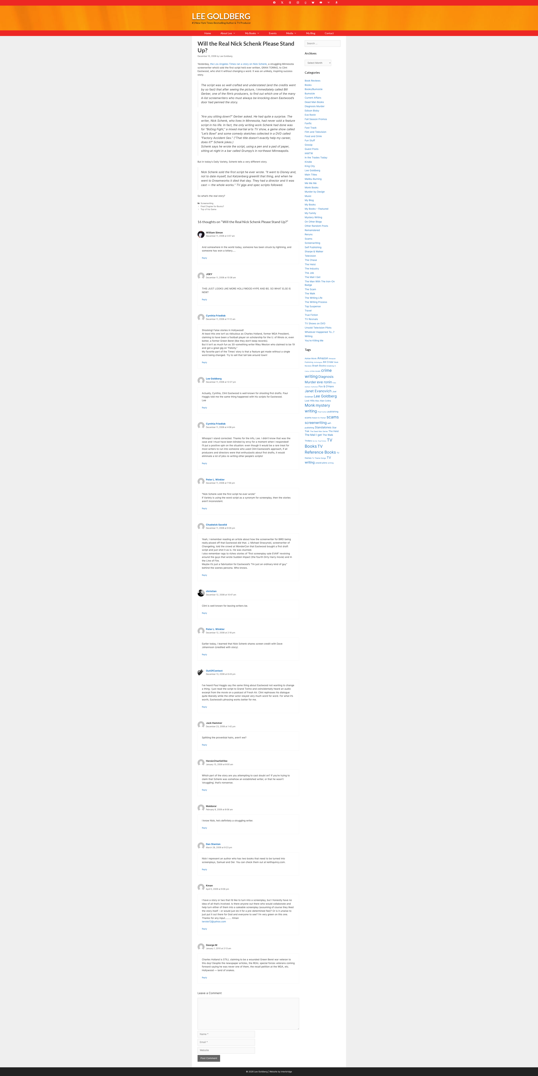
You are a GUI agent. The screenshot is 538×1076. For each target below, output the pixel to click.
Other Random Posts (316, 225)
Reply (204, 258)
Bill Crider (328, 362)
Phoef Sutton (322, 412)
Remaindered (312, 230)
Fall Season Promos (316, 119)
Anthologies (318, 362)
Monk (310, 405)
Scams (308, 238)
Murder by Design (315, 191)
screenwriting (316, 423)
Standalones (323, 427)
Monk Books (311, 187)
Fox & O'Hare (326, 386)
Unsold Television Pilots (318, 327)
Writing (308, 336)
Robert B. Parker (319, 418)
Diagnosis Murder (314, 106)
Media (289, 33)
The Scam (310, 289)
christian (211, 591)
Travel (308, 310)
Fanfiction (314, 387)
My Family (310, 213)
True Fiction (311, 315)
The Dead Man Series (319, 431)
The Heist (310, 264)
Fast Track (310, 127)
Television (310, 255)
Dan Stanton (213, 844)
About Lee (226, 33)
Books (308, 85)
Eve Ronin (310, 114)
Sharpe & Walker (314, 251)
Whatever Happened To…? (319, 332)
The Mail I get (313, 434)
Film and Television (315, 132)
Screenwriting (207, 203)
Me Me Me (311, 183)
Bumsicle (310, 93)
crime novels (315, 371)
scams (333, 416)
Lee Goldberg (221, 16)
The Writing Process (316, 302)
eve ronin (324, 382)
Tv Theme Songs (319, 458)
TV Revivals (311, 319)
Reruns (309, 234)
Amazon (322, 358)
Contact (329, 33)
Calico (307, 371)
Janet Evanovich (318, 391)
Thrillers (308, 441)
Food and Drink (313, 136)
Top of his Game (208, 209)
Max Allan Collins (323, 401)
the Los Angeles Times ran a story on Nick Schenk (238, 64)
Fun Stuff (310, 140)
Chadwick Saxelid (216, 524)
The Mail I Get (312, 277)
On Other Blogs (313, 221)
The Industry (312, 268)
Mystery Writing (313, 217)
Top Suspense (313, 306)
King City (310, 166)
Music (308, 196)
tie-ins (315, 441)
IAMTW (309, 153)
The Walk (310, 293)
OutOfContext (214, 670)
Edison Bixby (312, 110)
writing (331, 463)
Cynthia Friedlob (216, 315)
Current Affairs (313, 97)
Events (273, 33)
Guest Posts (311, 149)
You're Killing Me (314, 340)
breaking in (331, 366)
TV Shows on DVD (315, 323)
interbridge (286, 1071)
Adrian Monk (311, 358)
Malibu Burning (313, 179)
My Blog (310, 33)
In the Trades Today (316, 157)
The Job (309, 273)
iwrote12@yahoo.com (214, 921)
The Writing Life (313, 297)
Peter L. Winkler (215, 479)
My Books (250, 33)
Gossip (308, 144)
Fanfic (308, 123)
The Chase (311, 260)
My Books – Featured (316, 208)
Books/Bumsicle (314, 89)
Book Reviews (312, 80)
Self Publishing (313, 247)
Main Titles (311, 174)
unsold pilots (321, 463)
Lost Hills (310, 400)
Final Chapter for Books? (212, 206)
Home (207, 33)
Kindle (308, 161)
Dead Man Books (314, 102)
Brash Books (319, 365)
